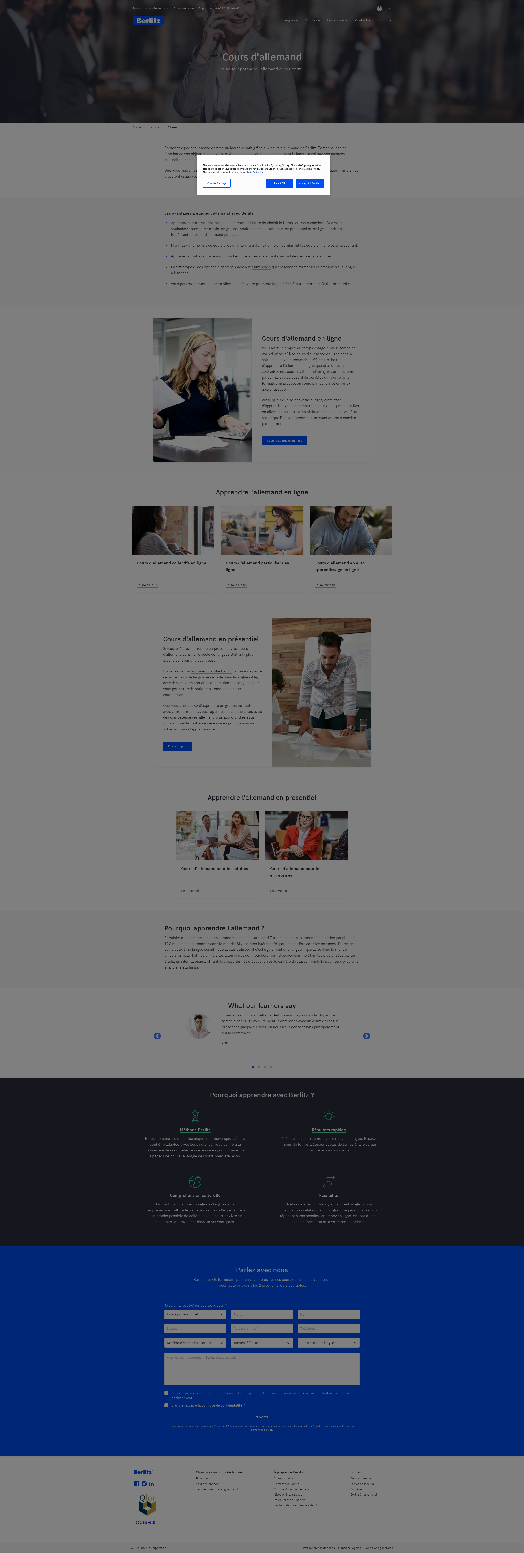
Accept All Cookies (310, 183)
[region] (263, 175)
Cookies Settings (216, 183)
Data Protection (255, 172)
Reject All (279, 183)
